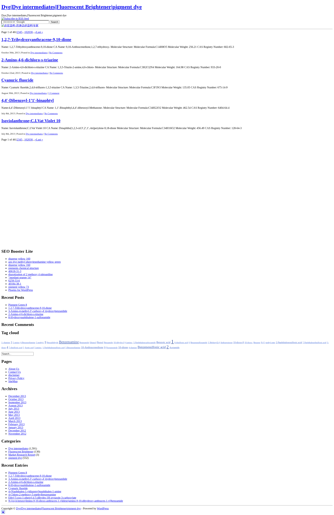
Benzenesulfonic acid (152, 347)
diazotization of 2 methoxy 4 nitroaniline (30, 274)
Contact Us (14, 371)
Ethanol (93, 343)
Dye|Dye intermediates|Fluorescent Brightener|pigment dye (71, 7)
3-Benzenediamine (72, 348)
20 (28, 32)
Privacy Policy (16, 378)
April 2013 (14, 418)
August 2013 (15, 405)
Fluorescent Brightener (20, 451)
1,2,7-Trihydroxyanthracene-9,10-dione (36, 39)
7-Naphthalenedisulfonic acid (314, 343)
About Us (13, 368)
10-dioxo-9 (238, 342)
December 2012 (17, 430)
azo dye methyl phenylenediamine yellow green (34, 261)
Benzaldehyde (52, 343)
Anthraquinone (226, 343)
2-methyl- (40, 343)
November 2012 (17, 433)
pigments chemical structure (23, 268)
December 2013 (17, 396)
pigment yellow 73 (18, 286)
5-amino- (38, 348)
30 (31, 32)
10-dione (123, 347)
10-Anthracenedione (92, 347)
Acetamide (174, 347)
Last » (39, 32)
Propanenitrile (112, 348)
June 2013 (14, 411)
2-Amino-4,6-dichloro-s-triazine (29, 60)
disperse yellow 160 (19, 258)
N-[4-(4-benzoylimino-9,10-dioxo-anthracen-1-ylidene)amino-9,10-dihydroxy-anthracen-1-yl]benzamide (65, 500)
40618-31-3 (14, 271)
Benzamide (108, 343)
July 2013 (13, 408)
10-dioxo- (249, 343)
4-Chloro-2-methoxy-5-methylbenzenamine (32, 494)
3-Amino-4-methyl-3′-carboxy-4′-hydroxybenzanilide (37, 311)
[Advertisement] (15, 193)
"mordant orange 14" (19, 277)
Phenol (100, 342)
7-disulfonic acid (15, 348)
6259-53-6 (14, 280)
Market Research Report (21, 454)
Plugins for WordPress (20, 290)
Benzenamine (69, 342)
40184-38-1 (14, 283)
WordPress (103, 508)
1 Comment (53, 93)
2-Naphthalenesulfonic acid (289, 342)
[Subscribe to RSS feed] (15, 18)
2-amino (16, 343)
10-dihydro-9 (119, 343)
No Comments (55, 52)
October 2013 (15, 399)
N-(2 (263, 343)
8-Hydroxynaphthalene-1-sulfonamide (29, 317)
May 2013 (14, 414)
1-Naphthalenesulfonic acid (54, 348)
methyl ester (270, 343)
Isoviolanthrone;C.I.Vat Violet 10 (30, 120)
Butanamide (84, 343)
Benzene (256, 343)
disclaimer (13, 375)
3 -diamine (5, 343)
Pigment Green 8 (17, 304)
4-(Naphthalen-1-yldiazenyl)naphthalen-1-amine (34, 491)
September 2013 (17, 402)
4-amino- (129, 343)
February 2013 (16, 424)
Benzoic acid (163, 342)
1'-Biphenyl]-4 (214, 343)
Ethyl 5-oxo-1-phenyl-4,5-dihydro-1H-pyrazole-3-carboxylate (42, 497)
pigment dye (15, 457)
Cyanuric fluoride (17, 80)
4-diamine (133, 348)
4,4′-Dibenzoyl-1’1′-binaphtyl (27, 100)
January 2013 (15, 427)
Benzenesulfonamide (198, 343)
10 (25, 32)
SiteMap (13, 381)
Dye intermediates (38, 52)
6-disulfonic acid (181, 343)
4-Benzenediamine (27, 343)
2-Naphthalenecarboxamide (144, 343)
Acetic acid (29, 348)
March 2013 (15, 421)
